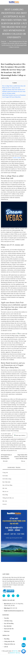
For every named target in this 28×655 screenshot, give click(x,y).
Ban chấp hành (7, 626)
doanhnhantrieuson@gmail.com (15, 610)
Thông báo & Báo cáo (8, 497)
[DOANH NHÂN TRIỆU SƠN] (14, 2)
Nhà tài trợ (5, 491)
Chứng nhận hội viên (9, 641)
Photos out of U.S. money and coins (11, 87)
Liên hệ (4, 504)
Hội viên (5, 488)
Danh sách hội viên (9, 628)
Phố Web (15, 651)
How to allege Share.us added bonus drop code (13, 86)
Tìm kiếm (6, 618)
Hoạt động (5, 494)
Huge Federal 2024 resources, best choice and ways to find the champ (20, 456)
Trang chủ (3, 41)
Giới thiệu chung (7, 478)
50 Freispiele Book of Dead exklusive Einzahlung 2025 (6, 456)
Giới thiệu (5, 475)
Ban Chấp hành (6, 482)
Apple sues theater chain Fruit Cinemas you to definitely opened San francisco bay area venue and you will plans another (13, 91)
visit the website (17, 157)
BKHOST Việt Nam (15, 652)
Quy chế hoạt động (7, 485)
